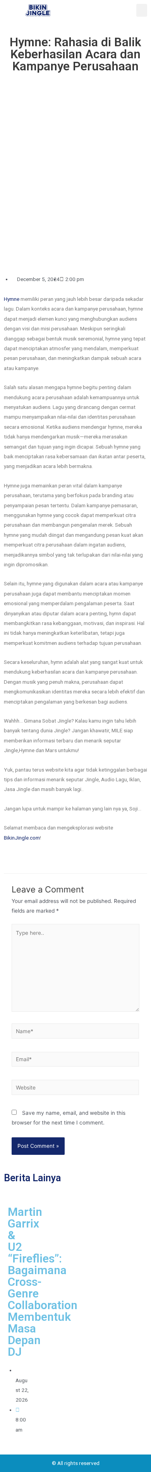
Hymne (11, 299)
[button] (141, 10)
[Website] (75, 1089)
